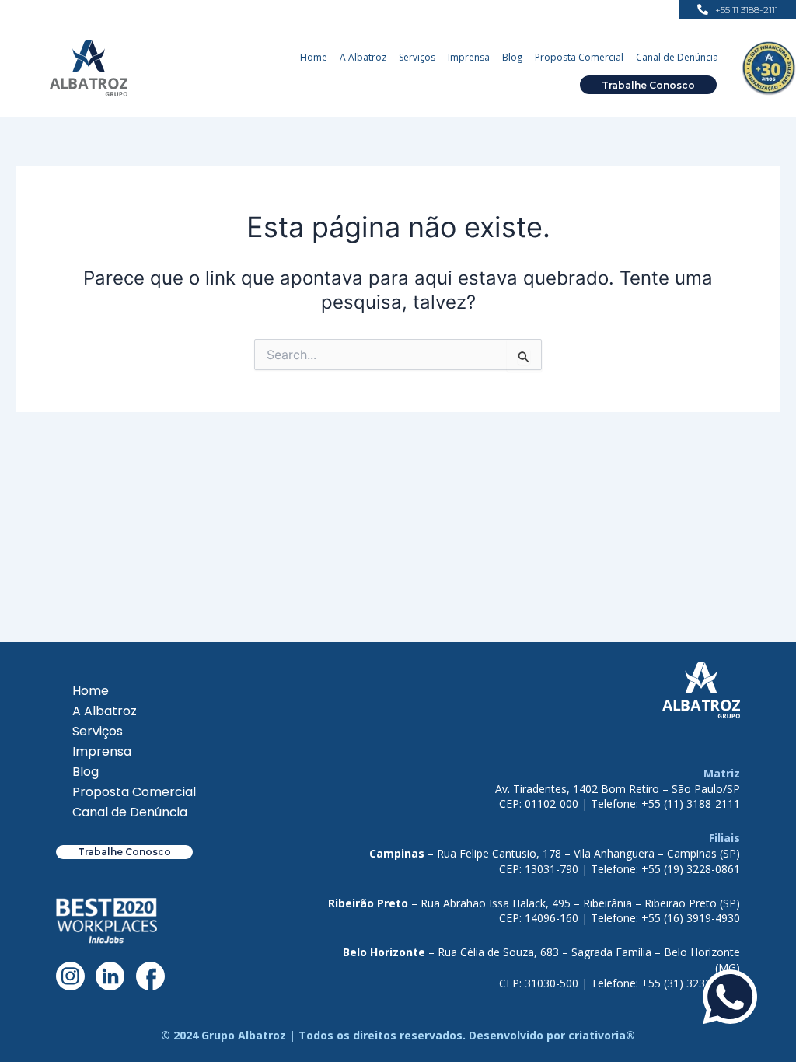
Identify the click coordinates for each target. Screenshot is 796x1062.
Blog (512, 57)
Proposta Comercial (579, 57)
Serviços (417, 57)
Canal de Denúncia (677, 57)
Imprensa (469, 57)
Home (313, 57)
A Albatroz (363, 57)
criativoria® (601, 1035)
